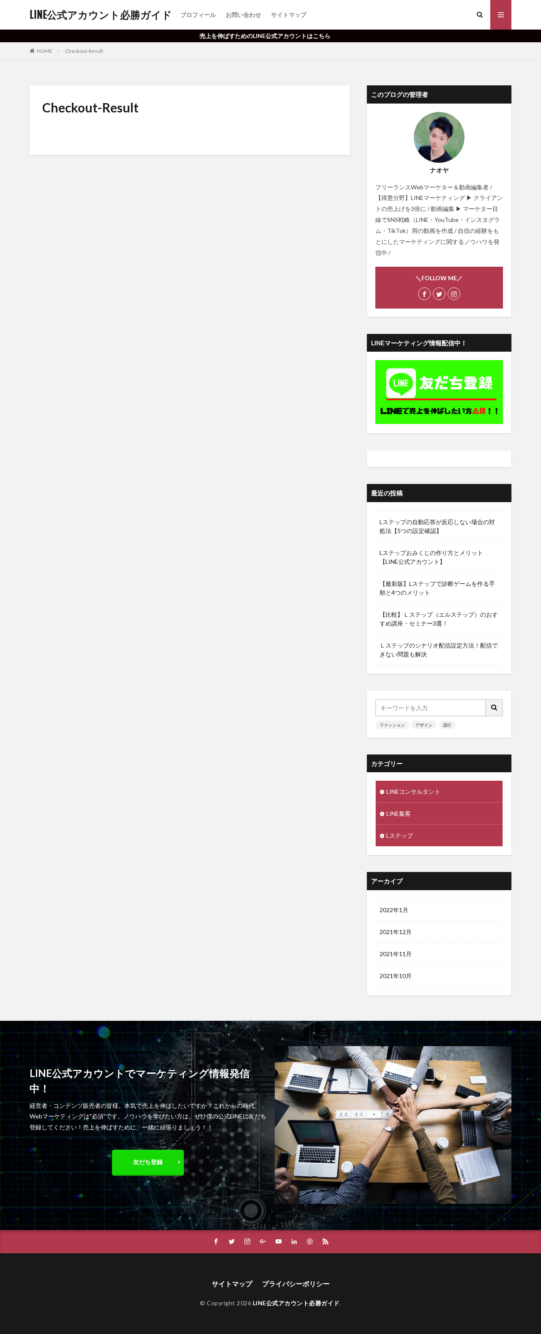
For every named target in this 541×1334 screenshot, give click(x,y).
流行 (447, 724)
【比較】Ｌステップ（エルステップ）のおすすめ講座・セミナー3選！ (439, 619)
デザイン (423, 724)
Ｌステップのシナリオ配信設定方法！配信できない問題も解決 (439, 650)
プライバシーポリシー (296, 1283)
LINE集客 (398, 813)
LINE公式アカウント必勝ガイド (101, 15)
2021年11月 (396, 953)
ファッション (392, 724)
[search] (494, 707)
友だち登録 (148, 1161)
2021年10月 (396, 975)
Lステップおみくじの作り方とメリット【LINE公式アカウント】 (431, 557)
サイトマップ (288, 14)
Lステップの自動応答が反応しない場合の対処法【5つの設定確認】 (437, 526)
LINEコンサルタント (413, 791)
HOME (44, 51)
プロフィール (198, 14)
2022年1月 (394, 909)
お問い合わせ (243, 14)
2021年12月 (396, 931)
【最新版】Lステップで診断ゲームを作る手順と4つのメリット (437, 588)
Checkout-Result (84, 51)
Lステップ (399, 835)
